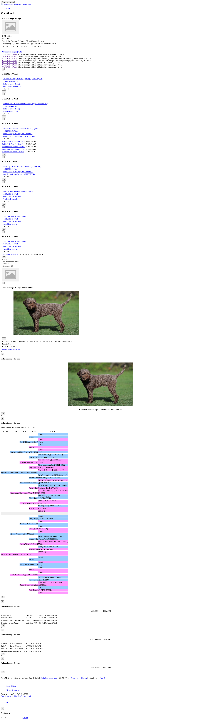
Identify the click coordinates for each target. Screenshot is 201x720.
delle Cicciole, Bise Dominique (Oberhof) (18, 191)
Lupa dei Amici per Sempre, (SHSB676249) (19, 174)
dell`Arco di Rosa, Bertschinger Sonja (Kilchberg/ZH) (22, 79)
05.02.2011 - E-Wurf (9, 65)
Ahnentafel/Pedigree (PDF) (12, 52)
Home (8, 8)
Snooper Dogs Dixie (10, 111)
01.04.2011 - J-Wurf (9, 61)
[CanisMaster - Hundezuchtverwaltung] (16, 4)
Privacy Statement (12, 690)
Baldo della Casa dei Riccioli (12, 144)
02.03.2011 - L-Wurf (9, 63)
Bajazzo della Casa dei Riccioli (13, 142)
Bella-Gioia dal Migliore (11, 86)
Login (8, 702)
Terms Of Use (11, 686)
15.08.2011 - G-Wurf (9, 56)
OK (4, 92)
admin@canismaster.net (48, 678)
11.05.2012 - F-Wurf (9, 54)
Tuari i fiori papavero (10, 254)
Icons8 (102, 678)
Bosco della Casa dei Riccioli (13, 152)
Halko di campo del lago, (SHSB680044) (18, 134)
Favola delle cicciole (10, 199)
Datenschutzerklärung (79, 678)
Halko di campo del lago (12, 84)
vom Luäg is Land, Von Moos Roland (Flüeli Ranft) (22, 166)
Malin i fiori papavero (10, 224)
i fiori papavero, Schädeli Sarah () (15, 216)
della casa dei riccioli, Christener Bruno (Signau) (20, 129)
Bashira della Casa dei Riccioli (13, 147)
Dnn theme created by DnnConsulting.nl (16, 696)
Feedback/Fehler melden (11, 349)
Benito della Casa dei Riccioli (13, 149)
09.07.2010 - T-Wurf (9, 67)
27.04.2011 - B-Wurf (9, 59)
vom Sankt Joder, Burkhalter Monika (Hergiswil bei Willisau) (25, 104)
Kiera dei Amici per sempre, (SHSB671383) (19, 136)
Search (25, 718)
